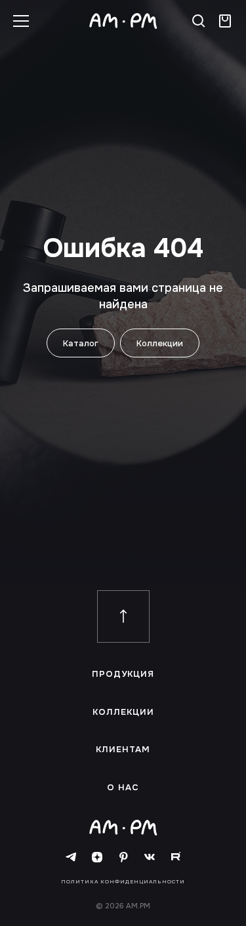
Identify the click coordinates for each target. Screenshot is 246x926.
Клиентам (123, 749)
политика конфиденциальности (123, 882)
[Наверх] (123, 616)
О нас (123, 787)
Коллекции (159, 343)
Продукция (123, 674)
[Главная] (123, 21)
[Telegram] (71, 857)
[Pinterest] (123, 857)
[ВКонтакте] (149, 857)
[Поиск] (199, 21)
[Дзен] (97, 857)
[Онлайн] (225, 21)
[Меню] (21, 21)
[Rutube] (176, 857)
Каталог (80, 343)
